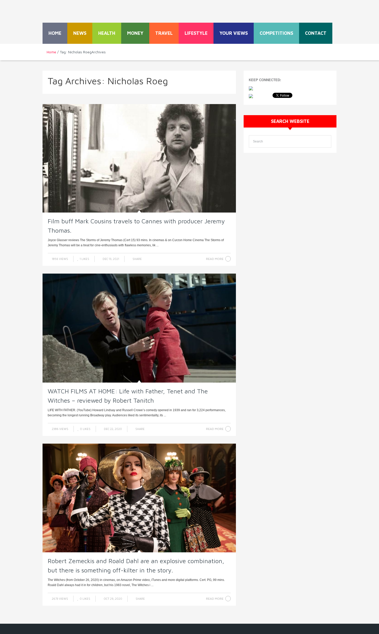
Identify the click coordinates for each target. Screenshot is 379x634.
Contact (315, 33)
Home (54, 33)
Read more (215, 259)
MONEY (135, 33)
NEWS (79, 33)
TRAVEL (164, 33)
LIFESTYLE (196, 33)
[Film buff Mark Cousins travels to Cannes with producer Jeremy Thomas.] (139, 158)
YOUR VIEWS (233, 33)
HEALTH (106, 33)
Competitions (276, 33)
